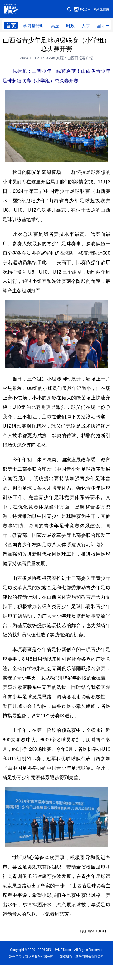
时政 (70, 26)
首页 (11, 25)
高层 (55, 26)
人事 (85, 26)
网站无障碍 (101, 9)
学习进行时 (33, 26)
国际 (101, 26)
